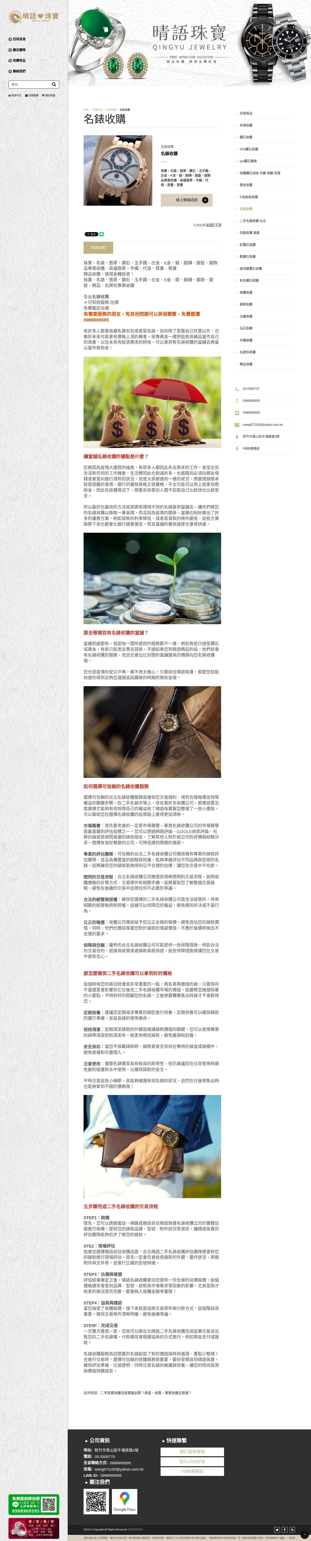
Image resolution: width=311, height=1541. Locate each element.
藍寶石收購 (245, 256)
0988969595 (251, 400)
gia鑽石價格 (245, 161)
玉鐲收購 (243, 316)
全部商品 (243, 113)
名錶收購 (111, 109)
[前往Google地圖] (124, 1501)
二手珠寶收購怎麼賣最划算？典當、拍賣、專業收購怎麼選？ (146, 1393)
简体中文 (16, 95)
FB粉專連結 (251, 448)
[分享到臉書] (285, 1530)
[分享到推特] (277, 1530)
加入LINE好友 (192, 1461)
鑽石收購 (243, 137)
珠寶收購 (243, 292)
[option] (118, 170)
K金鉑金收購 (246, 196)
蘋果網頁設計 (135, 1529)
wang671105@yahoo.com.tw (263, 424)
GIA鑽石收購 (246, 149)
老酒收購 (243, 125)
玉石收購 (243, 328)
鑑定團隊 (19, 50)
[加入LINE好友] (96, 1501)
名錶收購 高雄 (247, 232)
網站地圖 (50, 95)
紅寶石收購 (245, 244)
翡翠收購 (243, 304)
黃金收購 (243, 184)
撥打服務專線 (192, 1451)
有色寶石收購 (246, 280)
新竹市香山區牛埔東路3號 (261, 436)
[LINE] (33, 1504)
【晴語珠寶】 (98, 247)
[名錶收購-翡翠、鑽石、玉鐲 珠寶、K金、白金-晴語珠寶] (189, 43)
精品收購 (243, 364)
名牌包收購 (245, 352)
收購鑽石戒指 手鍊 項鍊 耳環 (257, 173)
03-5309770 (251, 388)
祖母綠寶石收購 (248, 268)
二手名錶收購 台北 (250, 220)
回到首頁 (19, 39)
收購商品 (19, 60)
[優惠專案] (33, 1528)
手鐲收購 (243, 340)
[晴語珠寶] (33, 16)
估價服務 (33, 95)
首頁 (86, 109)
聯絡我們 (19, 71)
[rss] (292, 1530)
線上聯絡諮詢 (187, 200)
